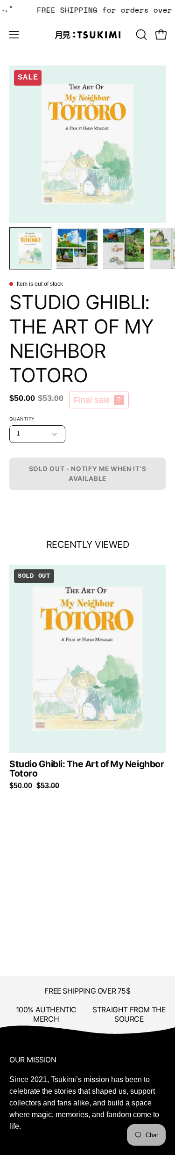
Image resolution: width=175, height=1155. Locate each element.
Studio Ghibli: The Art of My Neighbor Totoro (86, 769)
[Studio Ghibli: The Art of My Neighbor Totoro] (30, 248)
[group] (87, 677)
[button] (140, 34)
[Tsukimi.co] (87, 35)
